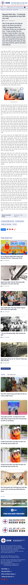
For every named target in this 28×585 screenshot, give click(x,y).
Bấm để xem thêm (6, 368)
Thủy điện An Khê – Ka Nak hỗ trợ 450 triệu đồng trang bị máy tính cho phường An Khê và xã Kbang (13, 418)
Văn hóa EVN (9, 9)
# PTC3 (14, 224)
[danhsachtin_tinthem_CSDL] (14, 530)
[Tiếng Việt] (14, 2)
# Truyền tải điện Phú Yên (7, 221)
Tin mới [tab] (3, 374)
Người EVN (15, 9)
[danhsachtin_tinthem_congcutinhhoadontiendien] (14, 511)
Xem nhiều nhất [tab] (11, 374)
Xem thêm (3, 496)
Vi (24, 7)
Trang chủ (3, 9)
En (26, 7)
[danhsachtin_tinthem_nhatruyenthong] (14, 521)
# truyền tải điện (19, 221)
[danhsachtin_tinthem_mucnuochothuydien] (14, 502)
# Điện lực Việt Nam (6, 224)
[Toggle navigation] (2, 7)
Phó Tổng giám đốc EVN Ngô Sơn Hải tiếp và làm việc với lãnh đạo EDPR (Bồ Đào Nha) (14, 489)
